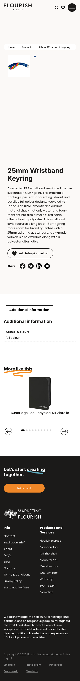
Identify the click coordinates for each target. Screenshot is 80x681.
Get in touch (24, 488)
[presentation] (8, 431)
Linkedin (9, 665)
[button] (23, 430)
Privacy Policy (13, 581)
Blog (7, 562)
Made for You (49, 560)
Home (12, 47)
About (8, 549)
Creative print (49, 566)
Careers (9, 568)
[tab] (29, 309)
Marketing (46, 592)
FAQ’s (7, 555)
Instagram (33, 665)
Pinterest (55, 665)
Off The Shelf (48, 553)
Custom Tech (49, 573)
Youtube (32, 671)
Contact (9, 536)
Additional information (29, 309)
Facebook (11, 671)
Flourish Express (50, 541)
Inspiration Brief (14, 542)
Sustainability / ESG (17, 587)
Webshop (46, 579)
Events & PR (47, 586)
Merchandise (49, 547)
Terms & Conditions (17, 574)
